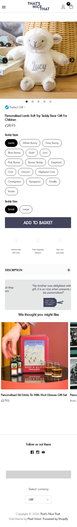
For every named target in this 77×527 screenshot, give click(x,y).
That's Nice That (50, 514)
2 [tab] (33, 102)
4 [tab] (44, 102)
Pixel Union (34, 518)
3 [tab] (38, 102)
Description (13, 270)
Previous (5, 60)
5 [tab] (50, 102)
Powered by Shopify (55, 518)
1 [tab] (27, 102)
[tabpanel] (38, 60)
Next (72, 60)
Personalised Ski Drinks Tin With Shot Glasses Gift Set (34, 395)
